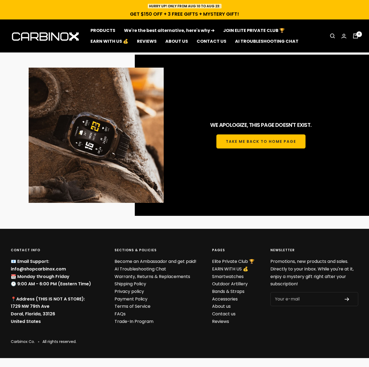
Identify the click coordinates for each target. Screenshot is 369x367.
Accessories (225, 299)
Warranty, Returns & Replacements (152, 276)
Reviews (220, 321)
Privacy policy (129, 291)
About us (221, 306)
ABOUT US (176, 41)
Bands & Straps (228, 291)
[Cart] (355, 36)
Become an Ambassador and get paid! (155, 261)
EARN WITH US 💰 (109, 41)
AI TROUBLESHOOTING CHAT (266, 41)
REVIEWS (147, 41)
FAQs (120, 314)
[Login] (343, 36)
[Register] (349, 299)
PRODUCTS (102, 30)
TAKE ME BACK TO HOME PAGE (261, 141)
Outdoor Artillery (230, 284)
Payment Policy (131, 299)
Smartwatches (228, 276)
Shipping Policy (130, 284)
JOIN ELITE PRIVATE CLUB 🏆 (254, 30)
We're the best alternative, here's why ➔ (169, 30)
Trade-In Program (134, 321)
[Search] (332, 36)
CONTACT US (211, 41)
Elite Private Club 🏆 (233, 261)
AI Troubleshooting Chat (140, 269)
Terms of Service (132, 306)
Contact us (224, 314)
